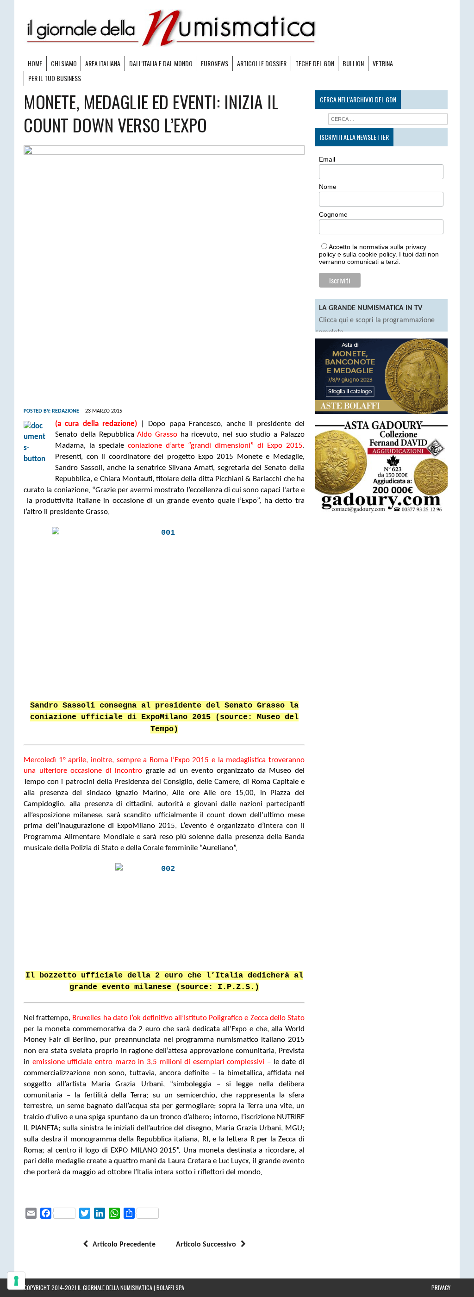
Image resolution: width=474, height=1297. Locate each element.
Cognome (333, 214)
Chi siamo (64, 63)
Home (35, 63)
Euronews (214, 63)
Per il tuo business (54, 78)
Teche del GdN (314, 63)
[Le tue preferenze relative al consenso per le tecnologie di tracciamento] (16, 1281)
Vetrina (383, 63)
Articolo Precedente (124, 1244)
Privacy (440, 1287)
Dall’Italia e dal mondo (161, 63)
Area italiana (102, 63)
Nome (328, 186)
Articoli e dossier (262, 63)
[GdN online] (237, 28)
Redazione (65, 411)
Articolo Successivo (206, 1244)
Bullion (353, 63)
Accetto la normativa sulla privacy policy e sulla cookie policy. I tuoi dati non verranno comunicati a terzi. (379, 254)
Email (327, 159)
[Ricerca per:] (387, 119)
